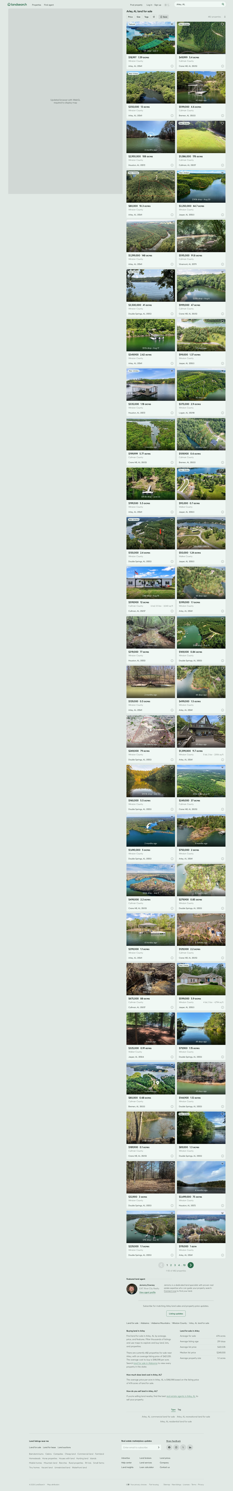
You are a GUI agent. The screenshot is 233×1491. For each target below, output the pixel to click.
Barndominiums (36, 1454)
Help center (126, 1462)
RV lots (88, 1463)
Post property (136, 5)
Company (164, 1462)
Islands (93, 1458)
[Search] (223, 4)
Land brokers (145, 1458)
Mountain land (50, 1463)
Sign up (157, 5)
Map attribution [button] (53, 1484)
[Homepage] (15, 4)
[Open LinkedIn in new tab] (190, 1447)
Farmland (99, 1454)
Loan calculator (147, 1467)
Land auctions (64, 1447)
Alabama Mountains (160, 1323)
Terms (193, 1484)
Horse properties (49, 1458)
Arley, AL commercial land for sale (158, 1416)
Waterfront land (79, 1467)
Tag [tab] (179, 1409)
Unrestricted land (62, 1467)
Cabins (48, 1454)
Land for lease (49, 1447)
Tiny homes (34, 1467)
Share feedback (173, 1441)
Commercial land (85, 1454)
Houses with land (66, 1458)
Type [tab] (173, 1409)
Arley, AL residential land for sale (176, 1421)
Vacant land (46, 1467)
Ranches (63, 1463)
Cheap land (70, 1454)
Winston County (179, 1323)
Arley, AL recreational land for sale (193, 1416)
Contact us (165, 1467)
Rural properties (76, 1463)
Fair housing (154, 1484)
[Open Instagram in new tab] (176, 1447)
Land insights (127, 1467)
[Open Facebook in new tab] (169, 1447)
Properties (36, 5)
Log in (149, 5)
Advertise (125, 1458)
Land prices (165, 1458)
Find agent (49, 5)
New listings (176, 1484)
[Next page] (191, 1265)
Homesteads (34, 1458)
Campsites (58, 1454)
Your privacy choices (138, 1484)
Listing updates (176, 1313)
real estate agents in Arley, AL (181, 1396)
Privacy (201, 1484)
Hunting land (82, 1458)
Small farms (98, 1463)
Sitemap (166, 1484)
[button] (131, 48)
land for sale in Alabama (145, 1363)
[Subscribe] (158, 1447)
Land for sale (132, 1323)
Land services (146, 1462)
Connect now (170, 1291)
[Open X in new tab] (183, 1447)
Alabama (145, 1323)
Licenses (186, 1484)
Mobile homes (35, 1463)
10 (184, 1265)
